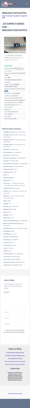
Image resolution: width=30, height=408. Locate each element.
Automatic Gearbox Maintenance (15, 355)
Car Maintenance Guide (15, 358)
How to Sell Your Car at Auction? (15, 364)
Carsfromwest (17, 393)
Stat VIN (10, 393)
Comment (7, 292)
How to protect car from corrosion (15, 361)
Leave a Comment (7, 16)
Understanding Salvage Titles (15, 352)
